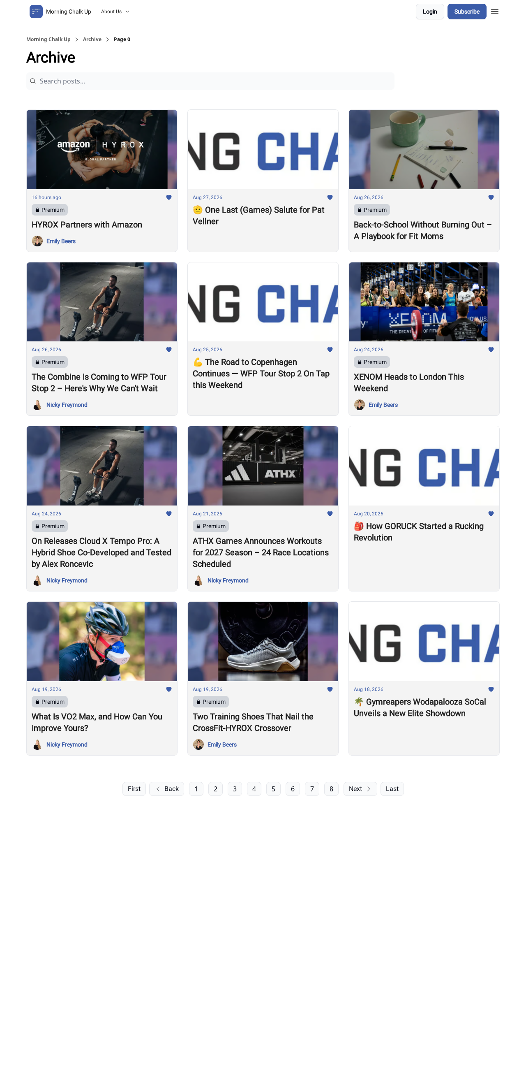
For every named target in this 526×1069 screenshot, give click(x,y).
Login (430, 11)
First (134, 789)
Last (392, 789)
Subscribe (467, 11)
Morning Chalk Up (48, 39)
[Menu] (495, 10)
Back (171, 789)
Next (355, 789)
